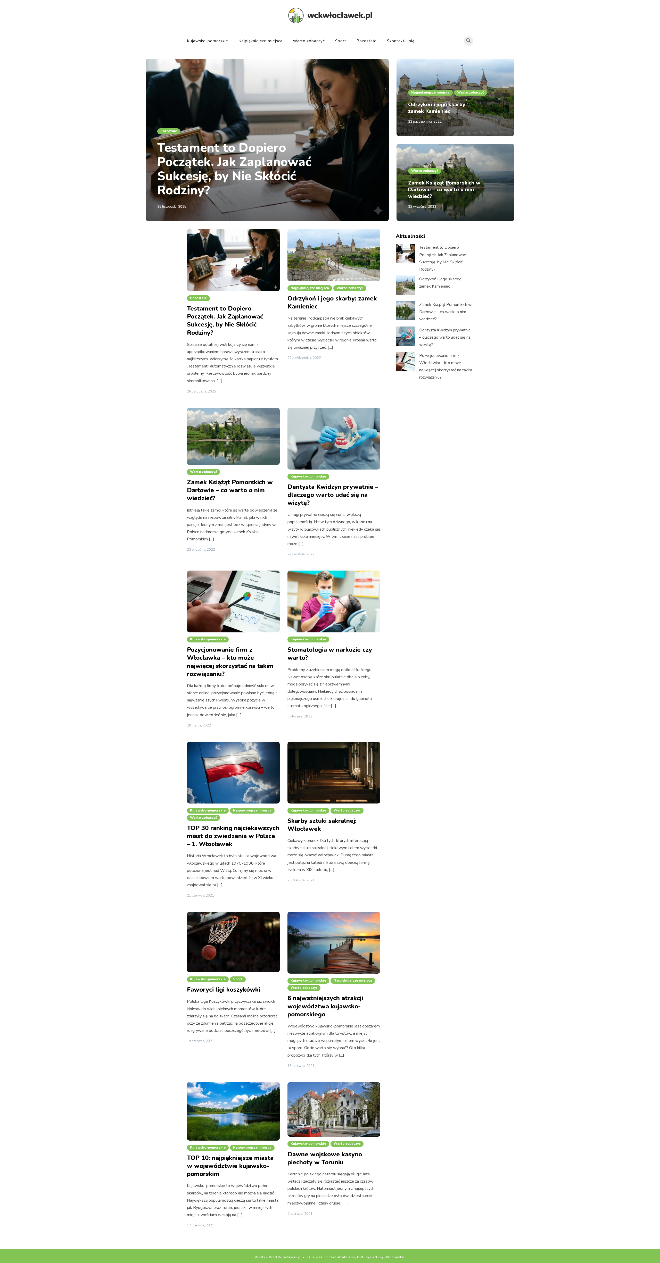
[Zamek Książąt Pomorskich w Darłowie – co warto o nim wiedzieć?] (405, 310)
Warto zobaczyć (309, 41)
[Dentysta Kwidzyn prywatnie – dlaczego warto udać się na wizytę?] (405, 336)
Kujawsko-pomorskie (207, 41)
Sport (340, 41)
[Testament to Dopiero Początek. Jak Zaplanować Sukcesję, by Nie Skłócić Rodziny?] (405, 253)
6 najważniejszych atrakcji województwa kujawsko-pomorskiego (325, 1006)
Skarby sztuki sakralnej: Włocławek (322, 825)
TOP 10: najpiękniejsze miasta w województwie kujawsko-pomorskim (230, 1166)
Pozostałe (367, 41)
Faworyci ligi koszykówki (223, 989)
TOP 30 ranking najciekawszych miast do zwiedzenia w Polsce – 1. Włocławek (233, 836)
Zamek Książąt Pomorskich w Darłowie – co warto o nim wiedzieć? (444, 189)
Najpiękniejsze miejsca (260, 41)
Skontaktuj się (401, 41)
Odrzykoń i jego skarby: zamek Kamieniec (437, 108)
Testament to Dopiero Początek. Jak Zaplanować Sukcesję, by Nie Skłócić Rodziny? (234, 169)
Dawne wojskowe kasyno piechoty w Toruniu (324, 1158)
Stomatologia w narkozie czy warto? (329, 654)
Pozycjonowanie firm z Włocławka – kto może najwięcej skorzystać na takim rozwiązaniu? (230, 662)
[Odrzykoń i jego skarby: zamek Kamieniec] (405, 285)
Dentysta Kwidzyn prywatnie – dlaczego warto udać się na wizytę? (332, 495)
